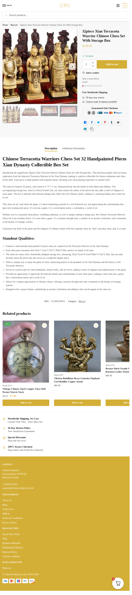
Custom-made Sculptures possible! (101, 102)
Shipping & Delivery (12, 547)
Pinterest (6, 568)
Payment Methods (11, 543)
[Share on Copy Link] (92, 129)
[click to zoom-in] (40, 66)
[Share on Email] (118, 122)
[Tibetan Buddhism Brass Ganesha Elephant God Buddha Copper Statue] (77, 346)
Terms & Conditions (12, 518)
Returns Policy (9, 552)
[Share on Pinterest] (105, 122)
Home (5, 25)
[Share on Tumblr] (111, 122)
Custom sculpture (11, 556)
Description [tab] (51, 148)
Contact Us (8, 509)
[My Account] (118, 6)
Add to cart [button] (26, 402)
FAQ (4, 538)
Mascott (14, 25)
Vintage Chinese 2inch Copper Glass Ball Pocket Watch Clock (24, 390)
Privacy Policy (9, 522)
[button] (93, 62)
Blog (4, 504)
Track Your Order (11, 534)
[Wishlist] (44, 325)
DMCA (6, 513)
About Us (7, 500)
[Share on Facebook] (92, 122)
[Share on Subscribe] (85, 129)
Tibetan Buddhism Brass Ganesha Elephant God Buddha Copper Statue (77, 380)
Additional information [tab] (73, 148)
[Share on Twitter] (98, 122)
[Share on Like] (85, 122)
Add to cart (112, 64)
